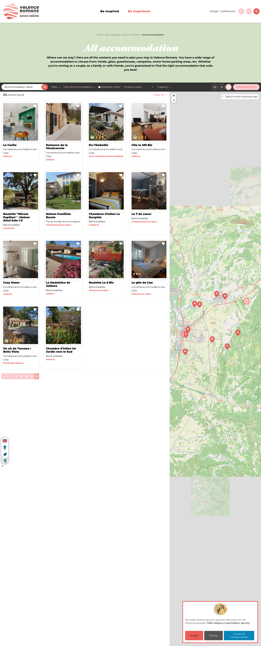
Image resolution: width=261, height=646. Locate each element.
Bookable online (111, 87)
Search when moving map (241, 96)
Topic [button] (54, 87)
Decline (213, 635)
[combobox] (139, 87)
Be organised (139, 11)
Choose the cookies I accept (239, 635)
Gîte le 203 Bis (142, 145)
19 (26, 376)
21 (37, 376)
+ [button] (174, 95)
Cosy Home (11, 282)
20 (31, 376)
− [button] (174, 100)
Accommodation (131, 34)
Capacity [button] (163, 87)
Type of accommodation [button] (78, 87)
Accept (194, 635)
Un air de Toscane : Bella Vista (17, 350)
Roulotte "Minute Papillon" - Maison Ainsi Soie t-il (16, 217)
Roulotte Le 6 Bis (101, 282)
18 (21, 376)
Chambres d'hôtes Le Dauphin (104, 215)
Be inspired (109, 11)
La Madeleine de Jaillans (58, 284)
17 (16, 376)
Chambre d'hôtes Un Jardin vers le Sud (61, 350)
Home (100, 34)
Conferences (227, 11)
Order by (159, 94)
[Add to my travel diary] (35, 106)
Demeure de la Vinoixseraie (57, 146)
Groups (214, 11)
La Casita (10, 145)
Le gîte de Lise (142, 282)
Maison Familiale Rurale (58, 215)
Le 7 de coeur (141, 214)
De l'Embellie (98, 145)
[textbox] (139, 87)
